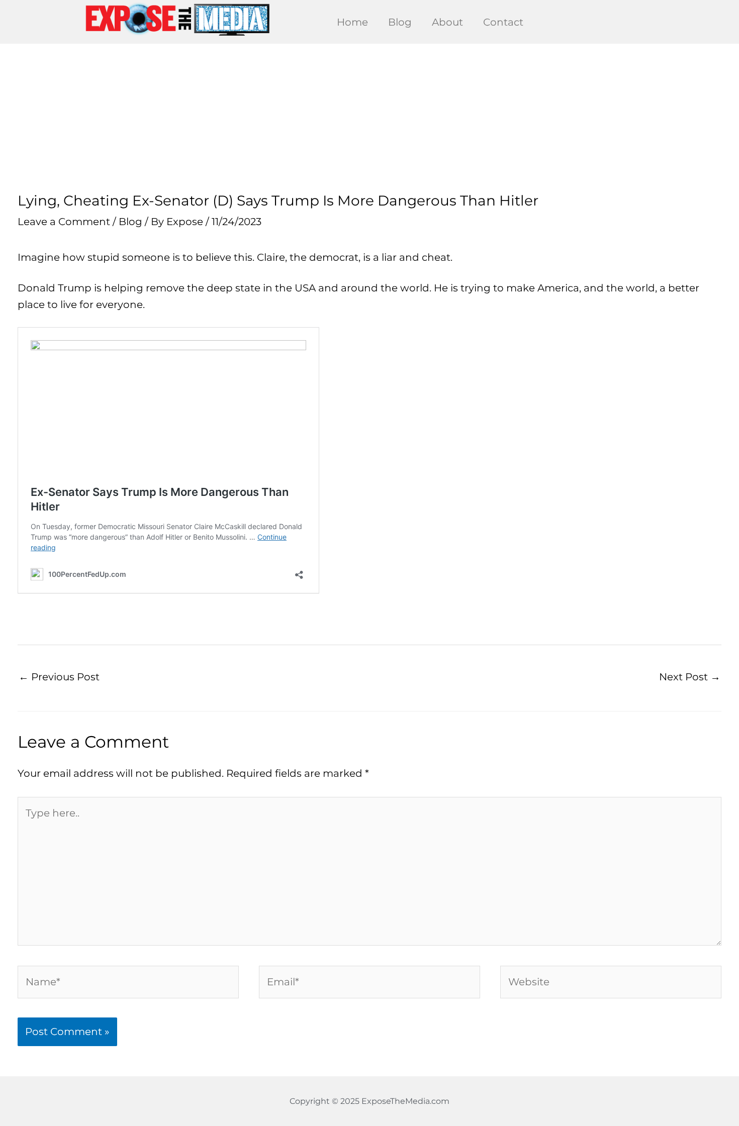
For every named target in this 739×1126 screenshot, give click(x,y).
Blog (400, 22)
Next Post (689, 677)
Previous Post (59, 677)
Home (352, 22)
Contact (503, 22)
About (447, 22)
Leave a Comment (64, 222)
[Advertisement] (369, 118)
